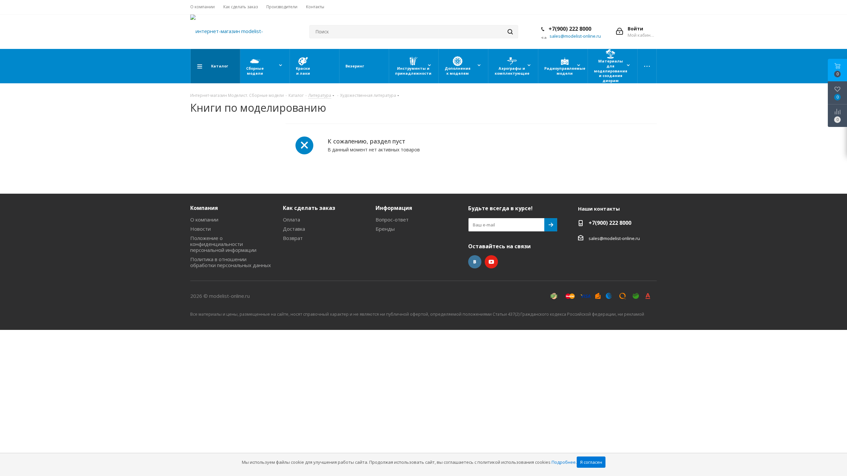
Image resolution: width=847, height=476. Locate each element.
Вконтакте (474, 261)
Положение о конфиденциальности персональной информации (223, 244)
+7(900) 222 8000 (569, 28)
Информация (394, 208)
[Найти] (510, 31)
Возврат (293, 238)
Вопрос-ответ (392, 219)
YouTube (491, 261)
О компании (204, 219)
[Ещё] (647, 66)
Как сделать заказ (309, 208)
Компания (204, 208)
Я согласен (591, 462)
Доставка (294, 228)
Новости (200, 228)
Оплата (291, 219)
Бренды (385, 228)
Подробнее (564, 462)
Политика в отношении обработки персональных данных (230, 262)
